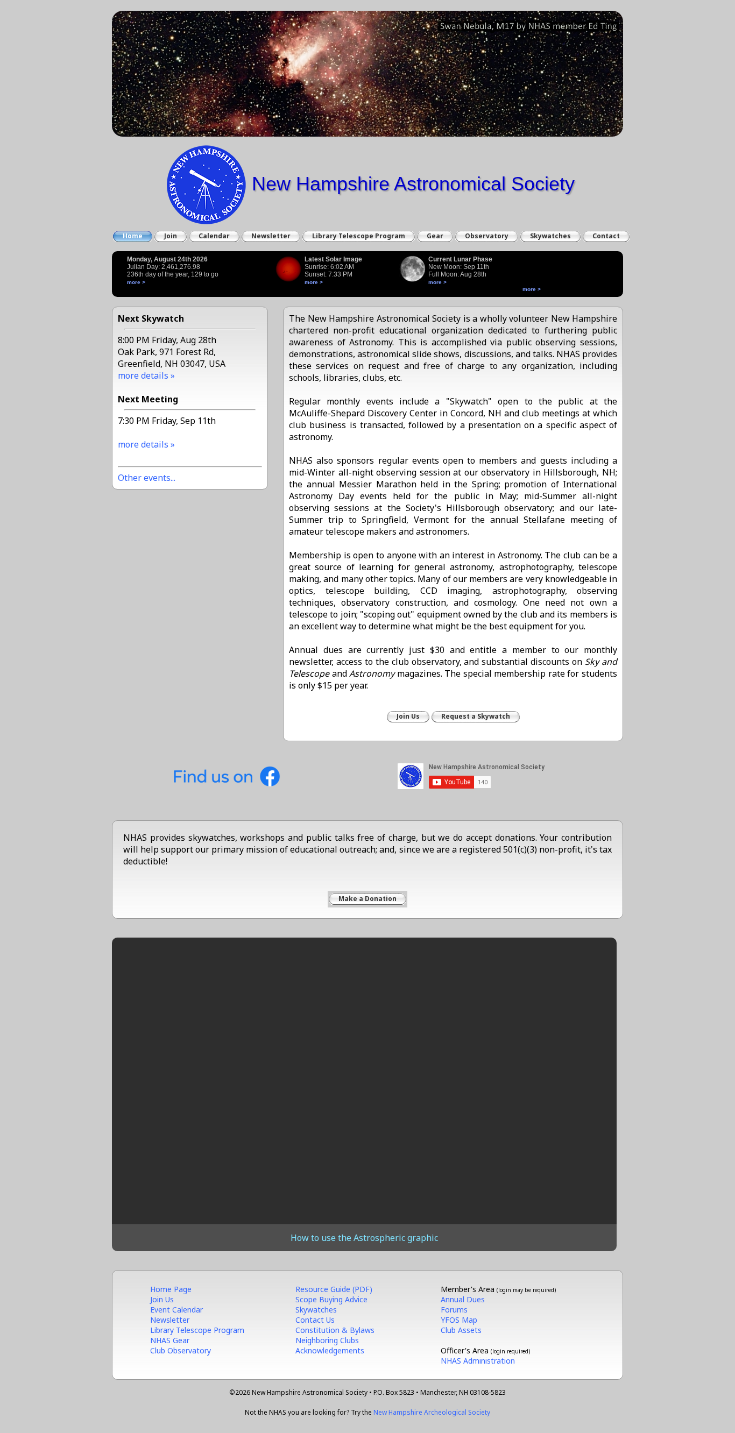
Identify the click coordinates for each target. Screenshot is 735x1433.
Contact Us (315, 1320)
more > (136, 282)
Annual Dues (463, 1299)
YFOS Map (459, 1320)
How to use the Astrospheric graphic (364, 1238)
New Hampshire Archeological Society (431, 1412)
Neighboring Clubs (327, 1340)
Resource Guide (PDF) (333, 1289)
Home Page (171, 1289)
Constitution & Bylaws (334, 1330)
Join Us (162, 1299)
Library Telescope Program (197, 1330)
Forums (454, 1309)
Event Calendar (176, 1309)
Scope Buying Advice (331, 1299)
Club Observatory (180, 1350)
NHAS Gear (169, 1340)
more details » (146, 375)
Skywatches (316, 1309)
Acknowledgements (329, 1350)
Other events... (146, 478)
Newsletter (169, 1320)
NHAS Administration (478, 1361)
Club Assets (461, 1330)
